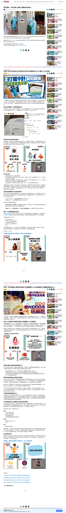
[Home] (6, 1)
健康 (6, 69)
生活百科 (56, 32)
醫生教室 (9, 69)
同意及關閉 (59, 510)
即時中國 (56, 106)
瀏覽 (22, 44)
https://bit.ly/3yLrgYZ (22, 45)
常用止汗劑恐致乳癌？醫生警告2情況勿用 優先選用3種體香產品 (17, 482)
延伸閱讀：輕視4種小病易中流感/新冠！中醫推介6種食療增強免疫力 (18, 233)
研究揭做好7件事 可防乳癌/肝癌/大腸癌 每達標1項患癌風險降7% (17, 475)
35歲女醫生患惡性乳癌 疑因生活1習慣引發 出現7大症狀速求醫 (16, 480)
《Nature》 (13, 323)
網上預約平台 (6, 214)
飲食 (56, 64)
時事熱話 (56, 53)
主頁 (4, 5)
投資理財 (56, 16)
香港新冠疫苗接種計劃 (8, 213)
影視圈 (56, 21)
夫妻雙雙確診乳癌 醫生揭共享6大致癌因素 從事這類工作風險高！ (17, 477)
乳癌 (4, 403)
